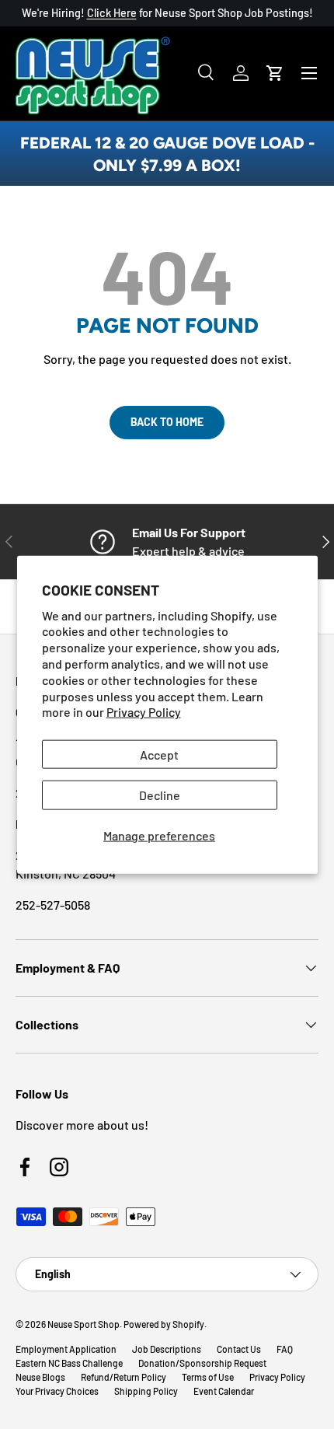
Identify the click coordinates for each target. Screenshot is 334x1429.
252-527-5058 (53, 904)
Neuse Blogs (40, 1376)
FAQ (285, 1348)
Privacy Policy (143, 711)
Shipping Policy (146, 1390)
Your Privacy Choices (57, 1390)
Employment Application (66, 1348)
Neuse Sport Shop (83, 1324)
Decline (159, 795)
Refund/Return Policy (123, 1376)
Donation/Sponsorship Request (202, 1362)
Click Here (112, 12)
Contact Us (239, 1348)
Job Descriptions (166, 1348)
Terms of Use (208, 1376)
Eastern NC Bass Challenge (69, 1362)
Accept (159, 754)
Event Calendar (223, 1390)
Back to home (167, 421)
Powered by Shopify (164, 1324)
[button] (275, 73)
